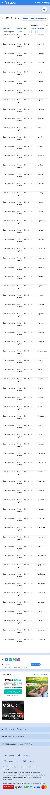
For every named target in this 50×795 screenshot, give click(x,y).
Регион (19, 28)
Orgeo (15, 767)
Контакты (30, 761)
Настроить (35, 664)
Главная (10, 755)
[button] (39, 2)
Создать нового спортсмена (44, 9)
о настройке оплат (39, 783)
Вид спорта (7, 28)
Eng (47, 3)
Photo (33, 28)
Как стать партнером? (40, 674)
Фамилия (41, 28)
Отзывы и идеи (12, 761)
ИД (25, 28)
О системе (24, 755)
